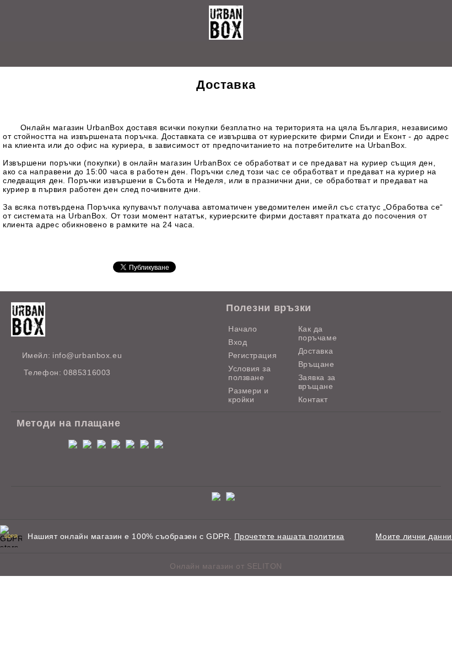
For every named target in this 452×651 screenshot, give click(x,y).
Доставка (315, 350)
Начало (242, 328)
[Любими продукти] (213, 55)
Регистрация (252, 355)
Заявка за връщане (317, 382)
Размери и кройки (248, 395)
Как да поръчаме (317, 333)
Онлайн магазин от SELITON (226, 566)
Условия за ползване (249, 373)
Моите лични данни (413, 536)
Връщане (316, 364)
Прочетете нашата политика (289, 536)
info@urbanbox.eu (87, 355)
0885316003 (87, 372)
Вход (237, 342)
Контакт (313, 399)
